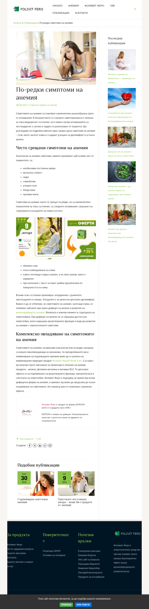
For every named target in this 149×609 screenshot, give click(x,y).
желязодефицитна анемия (30, 312)
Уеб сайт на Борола (88, 559)
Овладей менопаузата (90, 572)
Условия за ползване (54, 555)
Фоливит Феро (14, 544)
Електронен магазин (89, 551)
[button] (135, 9)
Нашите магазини (16, 553)
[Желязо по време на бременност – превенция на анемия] (122, 59)
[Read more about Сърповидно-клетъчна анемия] (35, 483)
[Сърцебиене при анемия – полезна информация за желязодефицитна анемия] (122, 98)
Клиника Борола (87, 555)
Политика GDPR (52, 551)
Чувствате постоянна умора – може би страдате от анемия (75, 502)
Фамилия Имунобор (89, 568)
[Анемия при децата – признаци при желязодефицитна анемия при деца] (122, 214)
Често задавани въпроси (20, 549)
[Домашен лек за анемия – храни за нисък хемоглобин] (122, 137)
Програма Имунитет (89, 564)
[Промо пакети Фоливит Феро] (56, 238)
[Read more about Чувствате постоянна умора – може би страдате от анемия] (76, 483)
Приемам (66, 605)
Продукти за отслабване (91, 577)
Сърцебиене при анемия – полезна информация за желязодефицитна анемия (121, 117)
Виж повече (83, 605)
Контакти (11, 557)
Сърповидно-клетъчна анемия (32, 501)
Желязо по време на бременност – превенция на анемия (121, 78)
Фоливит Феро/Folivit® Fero (67, 361)
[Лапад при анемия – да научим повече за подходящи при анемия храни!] (122, 171)
